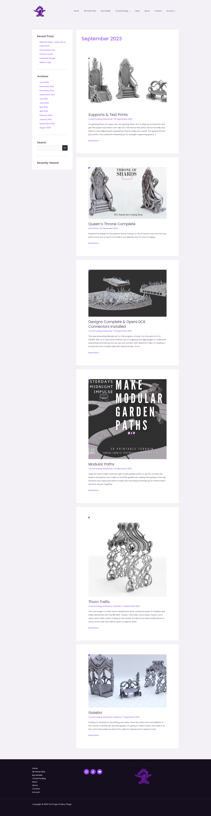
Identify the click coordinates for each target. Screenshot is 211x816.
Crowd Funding (95, 119)
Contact (36, 788)
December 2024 (47, 86)
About (35, 785)
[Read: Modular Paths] (127, 416)
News (34, 782)
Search (41, 142)
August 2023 (45, 127)
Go (65, 148)
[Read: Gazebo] (127, 677)
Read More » (94, 140)
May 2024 (44, 107)
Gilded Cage (45, 62)
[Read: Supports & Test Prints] (127, 80)
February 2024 (46, 115)
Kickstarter (107, 119)
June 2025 (44, 82)
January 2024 (46, 119)
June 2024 (44, 103)
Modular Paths (101, 464)
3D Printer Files (38, 771)
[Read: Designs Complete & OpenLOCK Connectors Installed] (127, 290)
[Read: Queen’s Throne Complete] (127, 190)
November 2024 (47, 90)
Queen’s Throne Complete (111, 224)
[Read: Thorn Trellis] (127, 553)
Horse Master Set (47, 50)
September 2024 (47, 94)
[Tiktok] (93, 771)
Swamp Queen (46, 54)
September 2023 (47, 123)
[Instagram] (86, 771)
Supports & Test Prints (108, 114)
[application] (129, 11)
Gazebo (95, 712)
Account (36, 792)
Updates (117, 606)
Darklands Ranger (47, 58)
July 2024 (44, 98)
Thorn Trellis (99, 601)
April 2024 (44, 111)
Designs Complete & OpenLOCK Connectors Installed (117, 324)
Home (35, 768)
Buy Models (37, 775)
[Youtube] (99, 771)
